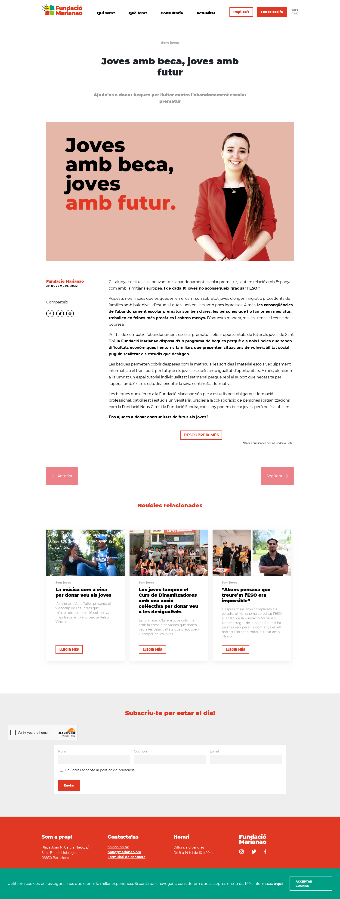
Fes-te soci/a (272, 12)
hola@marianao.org (124, 852)
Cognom (141, 751)
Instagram (241, 851)
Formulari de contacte (126, 857)
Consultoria (172, 13)
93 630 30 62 (118, 847)
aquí (278, 883)
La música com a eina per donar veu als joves (83, 592)
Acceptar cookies (304, 883)
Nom (62, 751)
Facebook (50, 313)
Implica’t (241, 12)
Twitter (60, 313)
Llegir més (69, 649)
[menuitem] (294, 10)
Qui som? (106, 13)
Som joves (170, 43)
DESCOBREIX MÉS (201, 435)
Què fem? (138, 13)
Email (70, 313)
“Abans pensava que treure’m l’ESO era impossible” (246, 595)
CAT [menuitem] (294, 10)
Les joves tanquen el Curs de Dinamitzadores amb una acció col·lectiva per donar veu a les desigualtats (168, 601)
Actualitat (205, 13)
